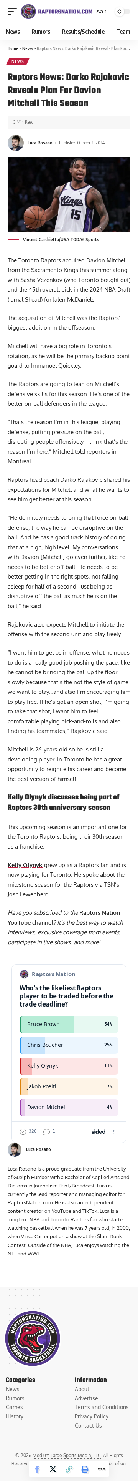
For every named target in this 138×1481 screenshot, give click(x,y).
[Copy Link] (69, 1469)
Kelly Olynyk (25, 865)
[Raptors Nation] (56, 11)
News (18, 61)
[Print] (85, 1469)
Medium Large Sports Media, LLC (67, 1455)
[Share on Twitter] (53, 1469)
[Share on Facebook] (37, 1469)
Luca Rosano (40, 143)
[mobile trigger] (14, 11)
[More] (101, 1469)
